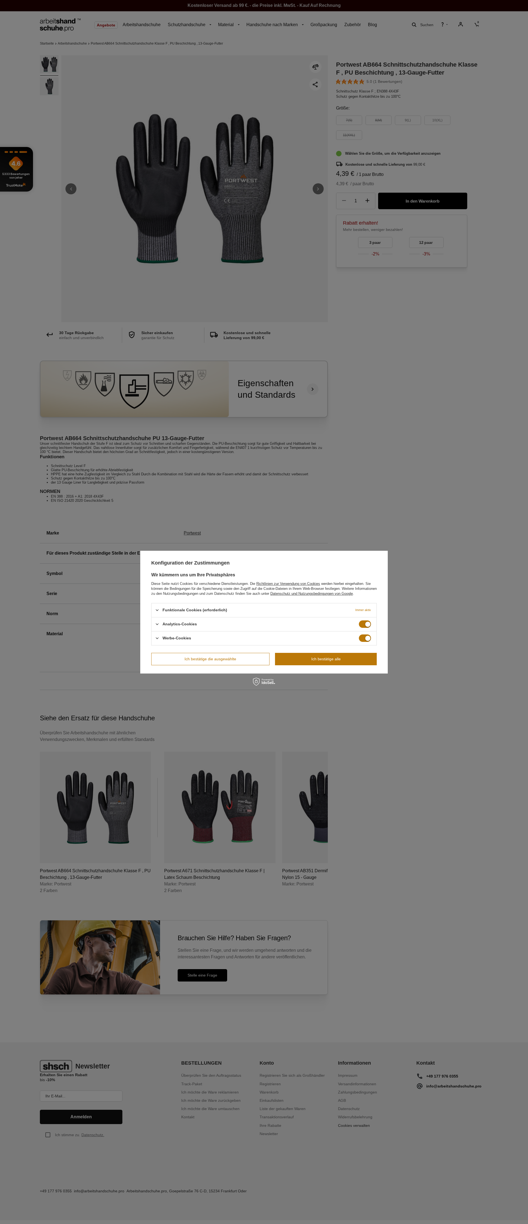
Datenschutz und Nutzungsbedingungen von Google (311, 593)
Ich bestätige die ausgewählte (210, 659)
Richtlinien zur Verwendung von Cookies (288, 583)
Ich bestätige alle (326, 659)
